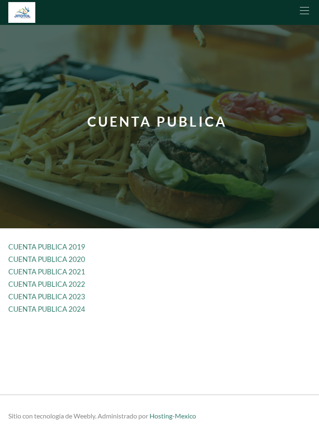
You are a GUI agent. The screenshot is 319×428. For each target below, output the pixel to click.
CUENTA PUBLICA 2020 (46, 259)
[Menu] (304, 12)
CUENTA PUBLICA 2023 (46, 296)
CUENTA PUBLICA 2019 (46, 246)
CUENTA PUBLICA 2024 (46, 309)
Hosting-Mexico (173, 416)
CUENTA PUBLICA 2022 (46, 284)
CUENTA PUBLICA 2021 (46, 271)
